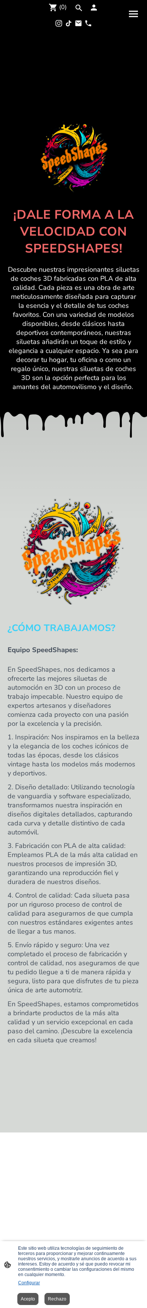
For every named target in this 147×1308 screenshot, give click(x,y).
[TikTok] (68, 23)
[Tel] (88, 23)
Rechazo (57, 1299)
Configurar (29, 1282)
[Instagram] (58, 23)
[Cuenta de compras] (93, 7)
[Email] (78, 23)
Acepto (28, 1299)
